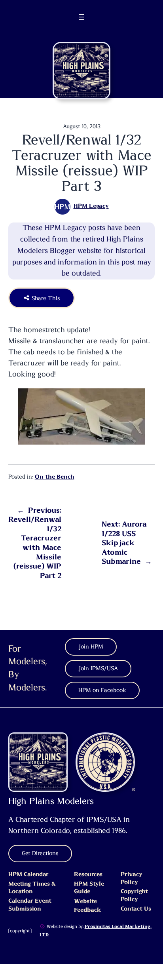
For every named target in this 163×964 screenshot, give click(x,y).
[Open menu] (81, 17)
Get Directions (40, 853)
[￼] (42, 926)
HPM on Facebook (102, 690)
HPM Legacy (91, 206)
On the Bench (54, 477)
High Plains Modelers (51, 801)
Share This (45, 298)
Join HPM (90, 647)
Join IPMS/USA (98, 668)
